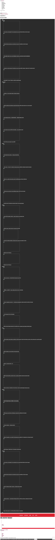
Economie (3, 5)
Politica (3, 6)
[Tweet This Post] (28, 520)
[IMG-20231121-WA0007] (4, 529)
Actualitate (3, 2)
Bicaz (33, 515)
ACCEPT (36, 539)
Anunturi (3, 4)
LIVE (2, 512)
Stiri (2, 534)
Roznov (36, 515)
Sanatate (3, 7)
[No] (37, 539)
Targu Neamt (21, 515)
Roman (30, 515)
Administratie (4, 3)
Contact (3, 535)
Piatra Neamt (26, 515)
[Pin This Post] (28, 521)
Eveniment (3, 266)
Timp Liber (3, 8)
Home (2, 19)
